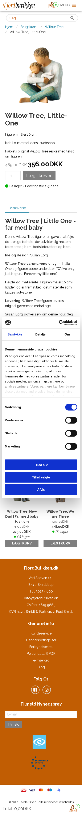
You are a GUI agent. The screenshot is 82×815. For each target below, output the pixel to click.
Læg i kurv (22, 543)
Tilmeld (13, 724)
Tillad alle (41, 465)
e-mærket (41, 660)
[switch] (71, 420)
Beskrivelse (17, 208)
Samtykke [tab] (15, 334)
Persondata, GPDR (41, 654)
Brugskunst (29, 27)
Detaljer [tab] (41, 334)
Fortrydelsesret (41, 647)
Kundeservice (41, 633)
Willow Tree (54, 27)
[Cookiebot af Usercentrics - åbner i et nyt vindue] (59, 322)
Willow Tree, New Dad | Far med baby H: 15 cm (21, 524)
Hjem (9, 27)
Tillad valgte (41, 477)
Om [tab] (67, 334)
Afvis (41, 489)
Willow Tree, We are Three (60, 521)
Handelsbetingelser (41, 640)
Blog (41, 667)
